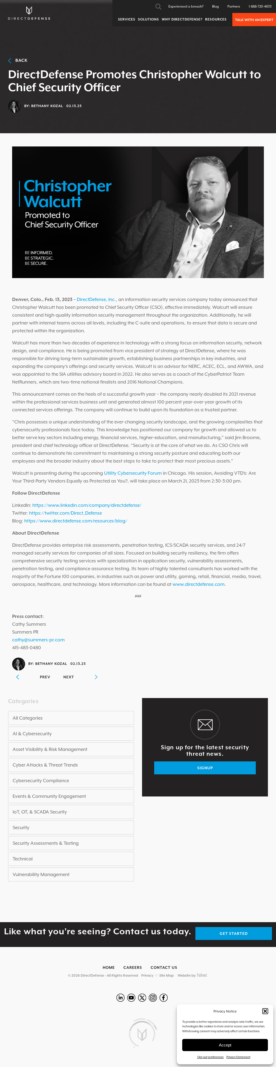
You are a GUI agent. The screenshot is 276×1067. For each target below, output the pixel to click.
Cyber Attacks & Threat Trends (45, 765)
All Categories (28, 718)
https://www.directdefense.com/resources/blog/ (75, 521)
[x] (142, 998)
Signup (205, 768)
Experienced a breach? (185, 6)
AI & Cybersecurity (32, 733)
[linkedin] (120, 998)
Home (109, 967)
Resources (216, 19)
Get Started (234, 933)
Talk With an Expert (254, 20)
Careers (132, 967)
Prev (45, 677)
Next (68, 677)
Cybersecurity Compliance (41, 780)
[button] (265, 1011)
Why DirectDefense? (182, 19)
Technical (23, 858)
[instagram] (153, 998)
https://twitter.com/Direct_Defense (65, 513)
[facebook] (164, 998)
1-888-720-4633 (260, 6)
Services (126, 19)
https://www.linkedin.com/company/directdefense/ (86, 505)
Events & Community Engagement (49, 796)
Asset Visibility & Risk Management (50, 749)
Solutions (148, 19)
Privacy (147, 975)
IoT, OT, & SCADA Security (40, 812)
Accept (225, 1045)
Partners (233, 6)
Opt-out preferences (210, 1057)
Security (21, 827)
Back (19, 60)
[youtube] (131, 998)
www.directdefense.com (198, 584)
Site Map (166, 975)
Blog (215, 6)
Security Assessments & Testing (46, 843)
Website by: (187, 975)
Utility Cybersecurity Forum (133, 473)
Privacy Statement (238, 1057)
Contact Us (164, 967)
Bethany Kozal (47, 106)
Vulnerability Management (41, 874)
